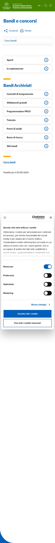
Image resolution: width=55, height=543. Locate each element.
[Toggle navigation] (50, 5)
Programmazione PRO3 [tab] (19, 111)
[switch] (48, 275)
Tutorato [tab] (11, 120)
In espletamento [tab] (15, 69)
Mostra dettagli (38, 304)
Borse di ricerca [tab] (15, 137)
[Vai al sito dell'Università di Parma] (7, 5)
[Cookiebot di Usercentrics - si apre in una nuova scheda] (33, 217)
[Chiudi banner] (51, 218)
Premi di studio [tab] (14, 129)
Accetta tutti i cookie (27, 314)
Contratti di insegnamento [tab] (20, 94)
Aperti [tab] (10, 60)
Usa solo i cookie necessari (27, 323)
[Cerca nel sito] (46, 6)
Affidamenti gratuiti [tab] (17, 103)
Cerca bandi (10, 41)
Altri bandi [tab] (12, 146)
